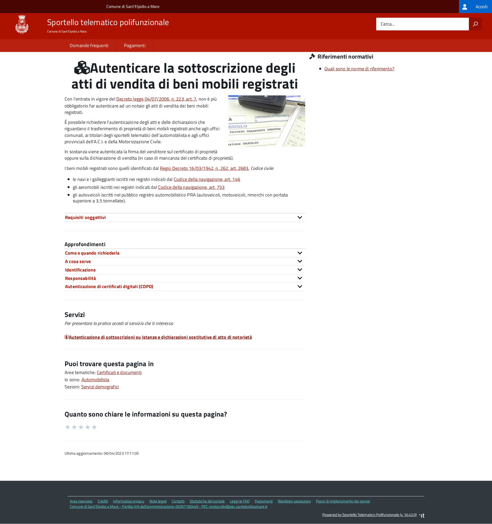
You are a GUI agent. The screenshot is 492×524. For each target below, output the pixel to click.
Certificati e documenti (119, 372)
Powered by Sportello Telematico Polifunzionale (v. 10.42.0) (369, 515)
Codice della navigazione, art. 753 (191, 187)
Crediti (103, 501)
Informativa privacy (128, 501)
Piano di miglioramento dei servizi (343, 501)
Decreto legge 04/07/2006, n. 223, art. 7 (156, 98)
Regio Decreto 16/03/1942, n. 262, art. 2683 (204, 168)
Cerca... (388, 24)
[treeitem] (475, 6)
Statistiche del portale (207, 501)
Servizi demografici (100, 386)
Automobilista (95, 379)
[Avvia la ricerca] (475, 24)
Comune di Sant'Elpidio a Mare (132, 6)
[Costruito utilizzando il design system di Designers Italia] (421, 516)
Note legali (158, 501)
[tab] (185, 217)
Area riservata (81, 501)
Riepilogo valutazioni (294, 501)
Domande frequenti (89, 45)
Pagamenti (135, 45)
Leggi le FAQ (240, 501)
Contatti (178, 501)
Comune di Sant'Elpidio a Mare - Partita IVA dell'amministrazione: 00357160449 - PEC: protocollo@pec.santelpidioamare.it (168, 506)
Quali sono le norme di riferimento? (359, 68)
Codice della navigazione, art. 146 (207, 179)
